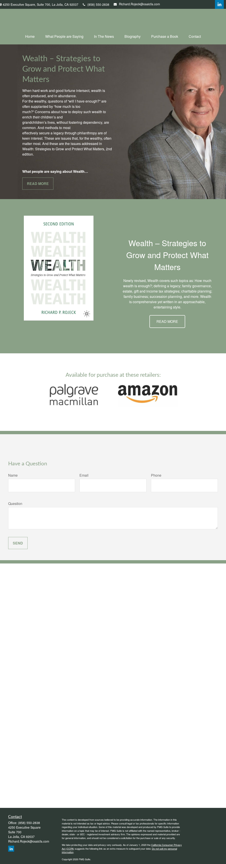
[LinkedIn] (219, 4)
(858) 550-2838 (98, 4)
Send (18, 543)
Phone (156, 475)
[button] (30, 36)
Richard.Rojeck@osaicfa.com (139, 4)
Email (84, 475)
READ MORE (167, 321)
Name (13, 475)
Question (15, 503)
